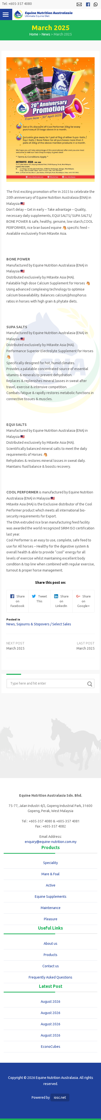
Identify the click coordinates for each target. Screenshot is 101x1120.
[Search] (89, 684)
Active (50, 885)
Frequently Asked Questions (50, 977)
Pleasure (50, 919)
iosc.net (60, 1097)
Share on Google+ (84, 601)
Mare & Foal (50, 874)
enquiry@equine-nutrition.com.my (50, 842)
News (46, 34)
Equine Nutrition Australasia (43, 14)
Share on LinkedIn (62, 601)
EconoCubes (50, 1047)
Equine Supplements (50, 896)
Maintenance (51, 908)
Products (50, 955)
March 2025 (85, 648)
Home (33, 34)
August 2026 (50, 1001)
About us (50, 943)
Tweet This (41, 599)
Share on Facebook (18, 601)
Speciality (50, 863)
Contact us (50, 966)
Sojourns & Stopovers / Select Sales (43, 624)
